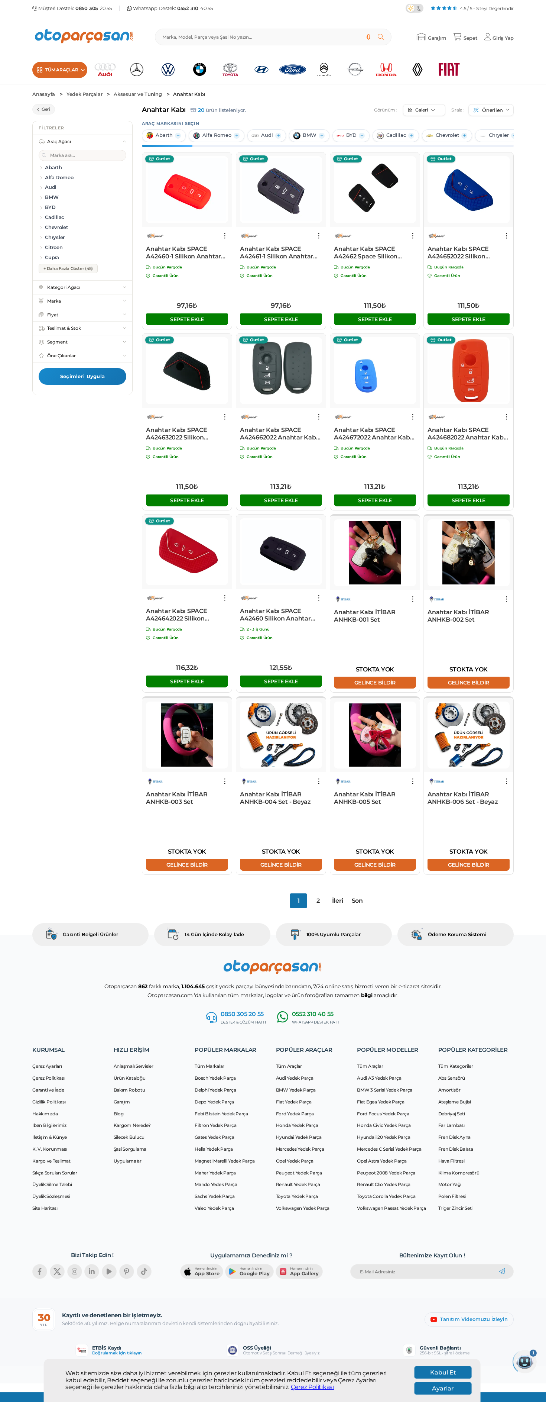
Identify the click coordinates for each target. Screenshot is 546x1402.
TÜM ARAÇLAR (61, 69)
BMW (309, 135)
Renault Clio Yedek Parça (383, 1184)
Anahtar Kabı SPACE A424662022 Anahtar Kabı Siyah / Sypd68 (279, 433)
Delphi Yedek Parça (215, 1090)
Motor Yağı (450, 1184)
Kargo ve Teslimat (51, 1161)
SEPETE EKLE (187, 319)
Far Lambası (451, 1125)
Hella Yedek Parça (214, 1149)
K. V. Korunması (49, 1149)
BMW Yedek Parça (296, 1090)
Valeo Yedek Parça (214, 1208)
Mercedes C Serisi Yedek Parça (389, 1149)
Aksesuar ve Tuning (138, 94)
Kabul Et (443, 1372)
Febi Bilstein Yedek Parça (221, 1113)
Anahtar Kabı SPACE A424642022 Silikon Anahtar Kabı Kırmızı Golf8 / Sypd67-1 (186, 614)
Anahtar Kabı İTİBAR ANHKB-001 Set (364, 616)
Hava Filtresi (451, 1161)
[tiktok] (144, 1271)
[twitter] (57, 1271)
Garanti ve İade (48, 1090)
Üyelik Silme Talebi (52, 1184)
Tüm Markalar (209, 1066)
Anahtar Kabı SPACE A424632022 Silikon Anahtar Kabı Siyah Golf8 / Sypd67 (185, 433)
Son (357, 900)
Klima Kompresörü (459, 1173)
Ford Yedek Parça (295, 1113)
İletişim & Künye (49, 1137)
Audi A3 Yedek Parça (379, 1078)
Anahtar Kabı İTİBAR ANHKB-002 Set (458, 616)
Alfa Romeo (216, 135)
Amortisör (449, 1090)
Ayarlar (443, 1388)
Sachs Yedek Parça (215, 1196)
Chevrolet (447, 135)
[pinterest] (126, 1271)
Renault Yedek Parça (298, 1184)
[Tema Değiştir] (414, 8)
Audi (267, 135)
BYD (351, 135)
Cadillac (396, 135)
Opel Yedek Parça (294, 1161)
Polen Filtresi (452, 1196)
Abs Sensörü (451, 1078)
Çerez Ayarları (47, 1066)
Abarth (164, 135)
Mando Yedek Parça (216, 1184)
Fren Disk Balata (455, 1149)
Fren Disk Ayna (454, 1137)
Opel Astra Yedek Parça (382, 1161)
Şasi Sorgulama (130, 1149)
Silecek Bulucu (129, 1137)
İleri (338, 900)
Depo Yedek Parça (214, 1102)
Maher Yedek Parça (215, 1173)
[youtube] (109, 1271)
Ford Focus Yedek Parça (383, 1113)
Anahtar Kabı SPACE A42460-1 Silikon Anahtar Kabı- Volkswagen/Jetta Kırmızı (183, 252)
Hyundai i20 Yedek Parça (383, 1137)
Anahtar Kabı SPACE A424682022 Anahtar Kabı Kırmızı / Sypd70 (466, 433)
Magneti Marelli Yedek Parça (224, 1161)
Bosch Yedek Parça (215, 1078)
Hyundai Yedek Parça (299, 1137)
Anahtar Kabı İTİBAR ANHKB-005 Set (364, 798)
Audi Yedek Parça (294, 1078)
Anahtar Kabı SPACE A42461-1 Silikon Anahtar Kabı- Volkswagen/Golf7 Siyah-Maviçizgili (276, 252)
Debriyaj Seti (451, 1113)
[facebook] (39, 1271)
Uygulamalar (128, 1161)
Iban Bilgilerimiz (49, 1125)
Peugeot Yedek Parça (299, 1173)
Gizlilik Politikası (48, 1102)
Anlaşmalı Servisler (133, 1066)
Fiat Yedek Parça (294, 1102)
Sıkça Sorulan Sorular (54, 1173)
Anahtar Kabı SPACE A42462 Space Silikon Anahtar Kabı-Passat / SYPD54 (366, 252)
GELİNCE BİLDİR (375, 682)
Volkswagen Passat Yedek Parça (391, 1208)
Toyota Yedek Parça (297, 1196)
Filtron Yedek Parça (215, 1125)
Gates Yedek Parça (214, 1137)
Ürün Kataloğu (130, 1078)
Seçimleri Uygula (82, 376)
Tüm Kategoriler (455, 1066)
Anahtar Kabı (189, 94)
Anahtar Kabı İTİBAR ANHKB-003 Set (176, 798)
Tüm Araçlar (289, 1066)
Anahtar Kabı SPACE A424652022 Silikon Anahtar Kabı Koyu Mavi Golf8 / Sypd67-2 (464, 252)
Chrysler (499, 135)
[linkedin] (91, 1271)
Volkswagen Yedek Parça (303, 1208)
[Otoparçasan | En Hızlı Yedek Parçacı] (84, 37)
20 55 (93, 8)
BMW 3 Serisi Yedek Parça (384, 1090)
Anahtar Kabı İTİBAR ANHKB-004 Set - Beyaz (275, 798)
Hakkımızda (45, 1113)
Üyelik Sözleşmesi (51, 1196)
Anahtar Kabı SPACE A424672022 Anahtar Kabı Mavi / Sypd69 (373, 433)
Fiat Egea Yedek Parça (380, 1102)
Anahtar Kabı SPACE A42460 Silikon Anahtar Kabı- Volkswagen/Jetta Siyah (275, 614)
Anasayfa (43, 94)
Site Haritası (45, 1208)
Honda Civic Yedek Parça (383, 1125)
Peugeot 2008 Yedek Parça (386, 1173)
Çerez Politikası (312, 1387)
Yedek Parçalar (84, 94)
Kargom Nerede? (132, 1125)
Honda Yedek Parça (297, 1125)
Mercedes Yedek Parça (300, 1149)
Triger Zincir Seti (455, 1208)
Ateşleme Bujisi (454, 1102)
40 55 (195, 8)
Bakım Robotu (129, 1090)
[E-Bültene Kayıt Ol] (502, 1271)
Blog (119, 1113)
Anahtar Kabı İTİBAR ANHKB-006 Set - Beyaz (463, 798)
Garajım (122, 1102)
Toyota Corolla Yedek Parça (386, 1196)
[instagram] (74, 1271)
